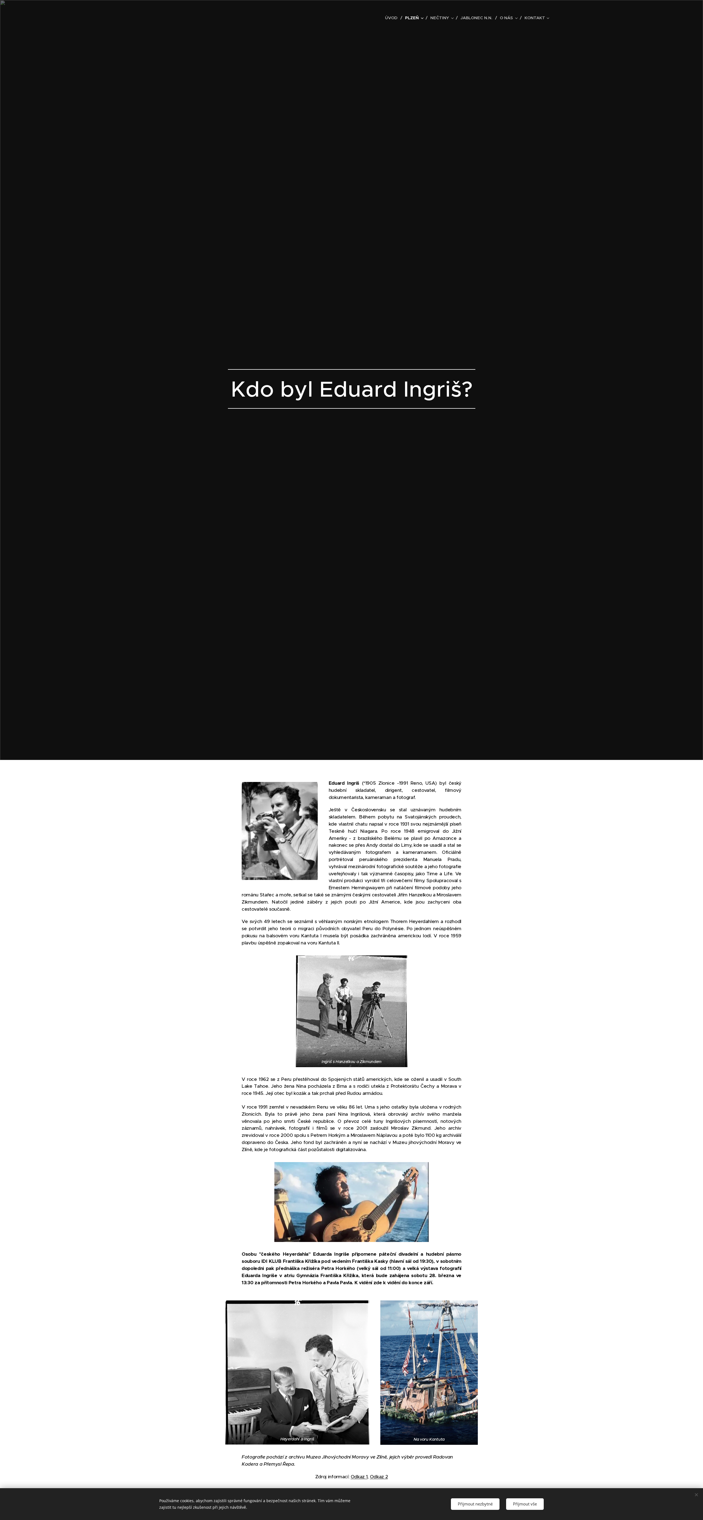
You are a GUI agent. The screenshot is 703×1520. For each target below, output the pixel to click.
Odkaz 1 (359, 1477)
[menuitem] (393, 18)
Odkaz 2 (379, 1477)
